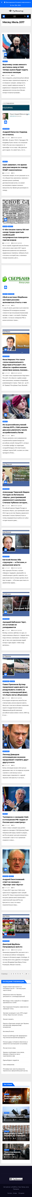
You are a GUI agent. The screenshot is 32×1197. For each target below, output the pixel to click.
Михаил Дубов (17, 137)
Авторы (15, 1193)
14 (26, 974)
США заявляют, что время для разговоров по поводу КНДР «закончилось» (15, 167)
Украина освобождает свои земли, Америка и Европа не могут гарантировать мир (13, 1054)
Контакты (9, 1193)
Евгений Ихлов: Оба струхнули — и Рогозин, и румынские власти (14, 562)
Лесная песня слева (9, 1048)
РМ (14, 75)
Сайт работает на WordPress (10, 1187)
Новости (5, 61)
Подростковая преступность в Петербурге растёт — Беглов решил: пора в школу (14, 988)
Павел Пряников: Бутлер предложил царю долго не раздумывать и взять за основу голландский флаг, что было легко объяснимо (15, 689)
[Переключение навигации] (14, 16)
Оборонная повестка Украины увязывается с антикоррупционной (16, 1117)
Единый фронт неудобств (11, 1060)
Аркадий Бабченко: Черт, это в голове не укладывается (14, 624)
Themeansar (16, 1189)
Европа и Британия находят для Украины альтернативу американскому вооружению (16, 1025)
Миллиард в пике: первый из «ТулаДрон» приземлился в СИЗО (15, 1135)
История (5, 226)
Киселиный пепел (8, 1031)
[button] (25, 16)
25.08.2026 (9, 1101)
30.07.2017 (7, 698)
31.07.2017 (7, 75)
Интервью (5, 876)
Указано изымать (8, 1019)
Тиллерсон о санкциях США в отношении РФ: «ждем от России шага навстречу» (15, 819)
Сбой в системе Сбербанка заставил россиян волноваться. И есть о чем (15, 300)
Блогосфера (6, 128)
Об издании (21, 1193)
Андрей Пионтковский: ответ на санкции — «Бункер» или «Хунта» (13, 882)
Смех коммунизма (8, 1064)
